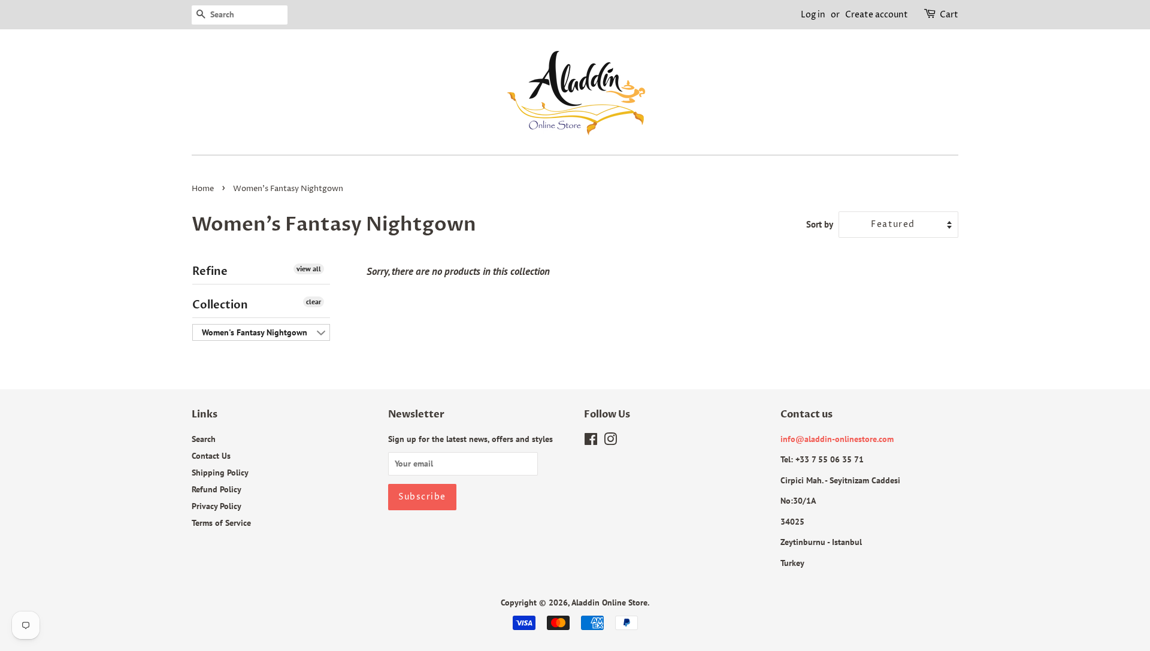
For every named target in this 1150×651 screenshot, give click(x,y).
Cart (949, 14)
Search (204, 438)
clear (313, 301)
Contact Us (211, 455)
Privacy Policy (216, 505)
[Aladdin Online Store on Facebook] (591, 441)
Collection (220, 305)
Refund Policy (216, 489)
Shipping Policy (220, 472)
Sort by (819, 224)
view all (308, 268)
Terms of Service (221, 522)
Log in (813, 14)
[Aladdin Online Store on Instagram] (610, 441)
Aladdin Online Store (609, 602)
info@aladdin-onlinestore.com (837, 438)
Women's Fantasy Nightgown (254, 332)
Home (203, 189)
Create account (876, 14)
